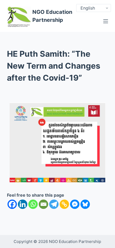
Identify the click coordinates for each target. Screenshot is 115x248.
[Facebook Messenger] (74, 204)
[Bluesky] (85, 204)
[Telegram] (54, 204)
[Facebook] (12, 204)
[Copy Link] (64, 204)
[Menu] (105, 21)
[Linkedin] (22, 204)
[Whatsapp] (33, 204)
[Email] (43, 204)
